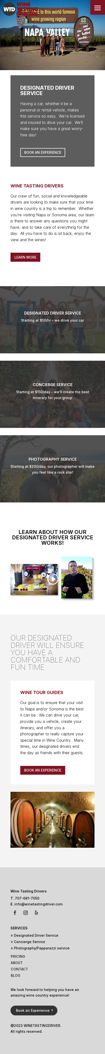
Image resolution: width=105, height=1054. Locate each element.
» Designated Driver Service (34, 935)
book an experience (42, 770)
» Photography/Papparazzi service (40, 948)
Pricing (18, 956)
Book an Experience (42, 152)
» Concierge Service (28, 942)
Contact (19, 969)
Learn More (25, 257)
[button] (97, 7)
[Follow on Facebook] (14, 912)
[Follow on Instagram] (25, 912)
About (17, 963)
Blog (15, 975)
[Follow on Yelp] (36, 912)
